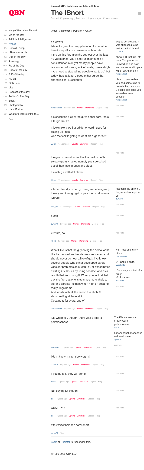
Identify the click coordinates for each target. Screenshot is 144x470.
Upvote (80, 108)
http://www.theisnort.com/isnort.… (71, 425)
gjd (52, 398)
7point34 (117, 339)
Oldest (54, 30)
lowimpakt (55, 347)
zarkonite (120, 280)
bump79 (119, 51)
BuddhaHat (120, 264)
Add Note (120, 105)
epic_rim (54, 206)
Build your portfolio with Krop (83, 6)
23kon (53, 143)
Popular (77, 30)
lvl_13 (53, 240)
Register (65, 442)
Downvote (89, 108)
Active (88, 30)
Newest (65, 30)
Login (54, 442)
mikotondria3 (56, 107)
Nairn (116, 327)
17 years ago (69, 107)
